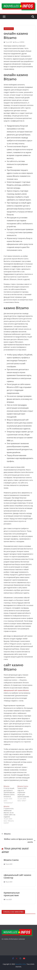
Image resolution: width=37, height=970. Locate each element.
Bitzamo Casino (11, 860)
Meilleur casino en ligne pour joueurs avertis (18, 840)
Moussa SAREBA (19, 42)
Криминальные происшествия (12, 894)
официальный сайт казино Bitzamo (16, 690)
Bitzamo (7, 834)
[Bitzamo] (10, 794)
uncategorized (9, 28)
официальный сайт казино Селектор (17, 876)
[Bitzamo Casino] (24, 793)
